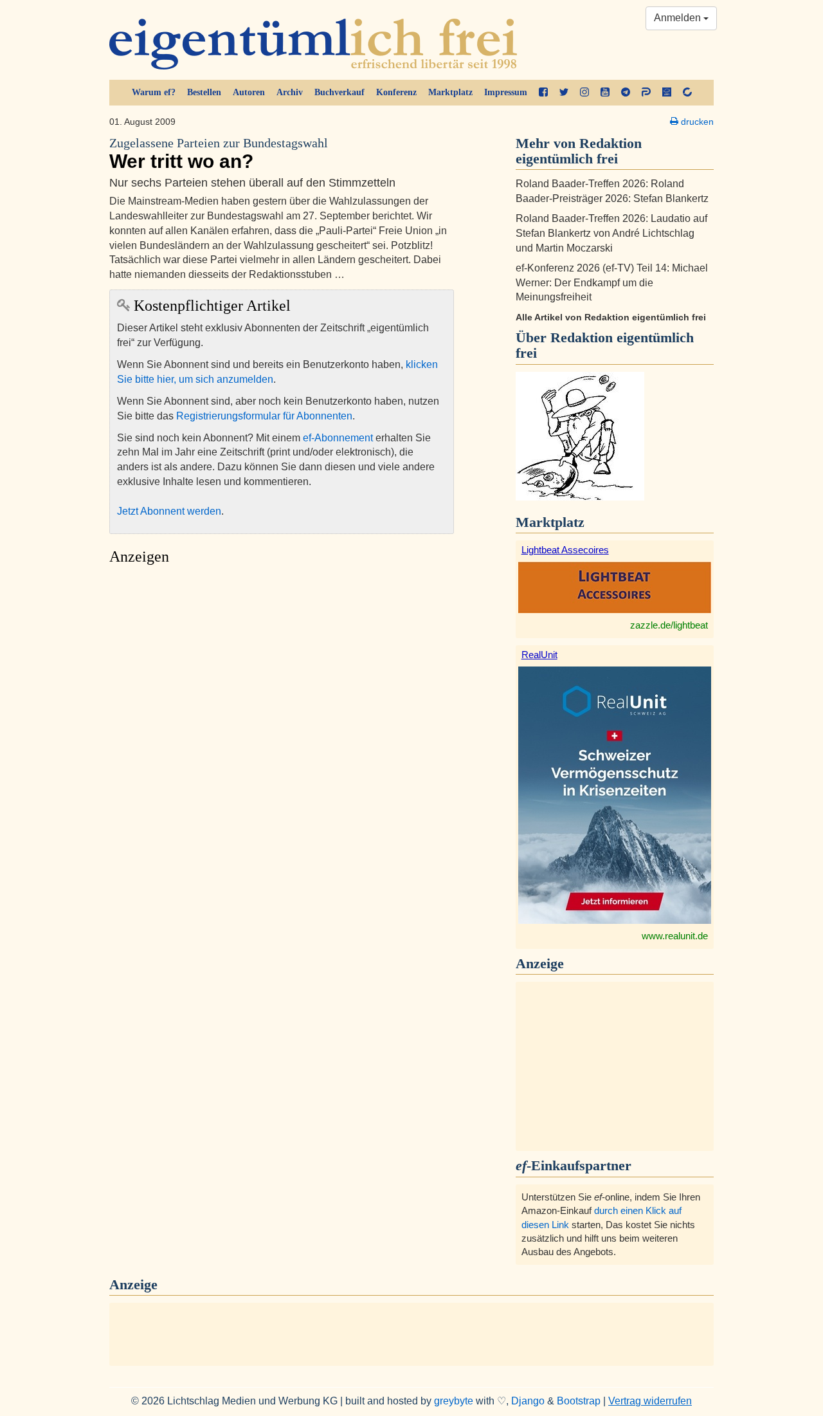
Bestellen (204, 92)
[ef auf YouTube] (605, 93)
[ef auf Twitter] (564, 93)
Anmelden (678, 17)
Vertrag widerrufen (650, 1400)
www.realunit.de (675, 935)
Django (528, 1400)
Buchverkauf (339, 92)
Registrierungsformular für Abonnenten (264, 415)
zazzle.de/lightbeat (669, 625)
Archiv (289, 92)
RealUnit (539, 654)
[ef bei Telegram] (625, 93)
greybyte (453, 1400)
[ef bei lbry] (666, 93)
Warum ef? (154, 92)
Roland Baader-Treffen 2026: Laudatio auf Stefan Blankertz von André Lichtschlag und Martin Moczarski (611, 233)
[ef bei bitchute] (687, 93)
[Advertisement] (281, 692)
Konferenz (396, 92)
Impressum (505, 92)
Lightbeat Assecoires (565, 549)
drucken (696, 121)
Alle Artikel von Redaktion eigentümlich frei (611, 317)
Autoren (249, 92)
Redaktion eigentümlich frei (605, 345)
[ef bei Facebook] (543, 93)
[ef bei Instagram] (584, 93)
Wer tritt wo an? (218, 154)
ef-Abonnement (338, 437)
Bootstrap (579, 1400)
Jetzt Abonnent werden (169, 511)
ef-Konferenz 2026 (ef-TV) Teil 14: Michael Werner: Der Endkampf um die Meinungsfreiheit (612, 282)
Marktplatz (450, 92)
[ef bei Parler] (646, 93)
